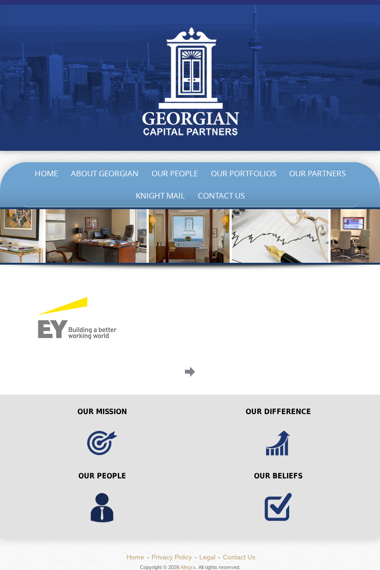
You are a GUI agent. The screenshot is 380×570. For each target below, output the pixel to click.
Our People (175, 173)
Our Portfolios (243, 173)
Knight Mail (160, 195)
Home (46, 173)
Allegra (188, 567)
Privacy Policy (172, 557)
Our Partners (317, 173)
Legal (207, 557)
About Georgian (105, 173)
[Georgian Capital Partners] (190, 83)
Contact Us (221, 195)
